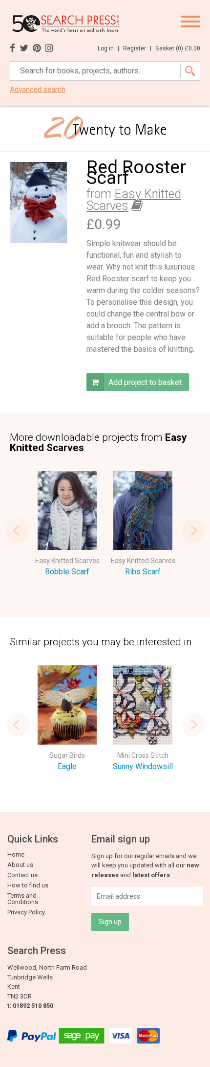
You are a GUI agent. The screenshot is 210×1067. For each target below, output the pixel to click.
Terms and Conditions (22, 899)
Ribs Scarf (143, 571)
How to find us (27, 885)
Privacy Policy (26, 912)
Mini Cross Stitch (142, 755)
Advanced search (37, 89)
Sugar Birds (67, 755)
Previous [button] (17, 530)
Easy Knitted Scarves (67, 561)
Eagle (67, 766)
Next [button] (193, 530)
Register (137, 48)
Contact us (22, 875)
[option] (67, 525)
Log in (108, 48)
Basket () (177, 48)
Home (15, 854)
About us (20, 864)
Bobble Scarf (67, 571)
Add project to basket (144, 382)
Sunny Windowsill (143, 766)
